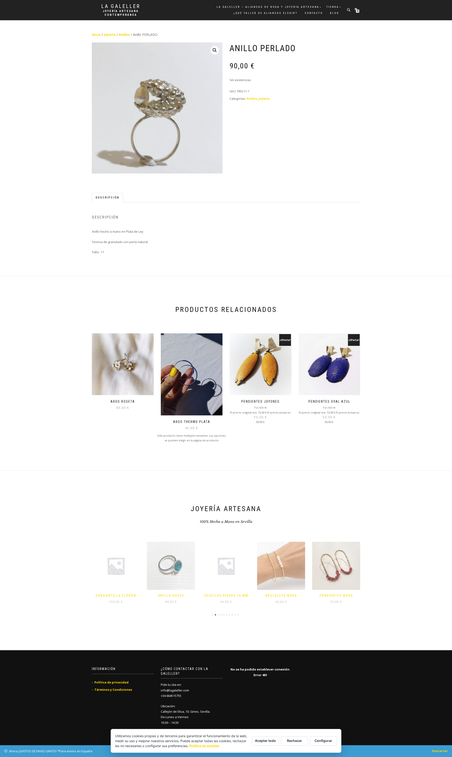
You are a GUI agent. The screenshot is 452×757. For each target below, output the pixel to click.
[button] (214, 50)
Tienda (332, 6)
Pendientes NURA (336, 595)
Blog (334, 13)
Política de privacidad (111, 682)
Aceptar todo (265, 741)
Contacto (314, 13)
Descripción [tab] (107, 197)
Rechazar (294, 741)
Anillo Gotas (171, 595)
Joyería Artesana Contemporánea (121, 13)
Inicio (96, 34)
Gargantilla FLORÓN (116, 595)
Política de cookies (204, 746)
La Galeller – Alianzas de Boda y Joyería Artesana (268, 6)
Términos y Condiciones (113, 689)
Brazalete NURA (281, 595)
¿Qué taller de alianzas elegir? (265, 13)
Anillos (124, 34)
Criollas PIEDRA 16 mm (226, 595)
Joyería (110, 34)
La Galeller (120, 6)
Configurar (323, 741)
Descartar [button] (440, 751)
